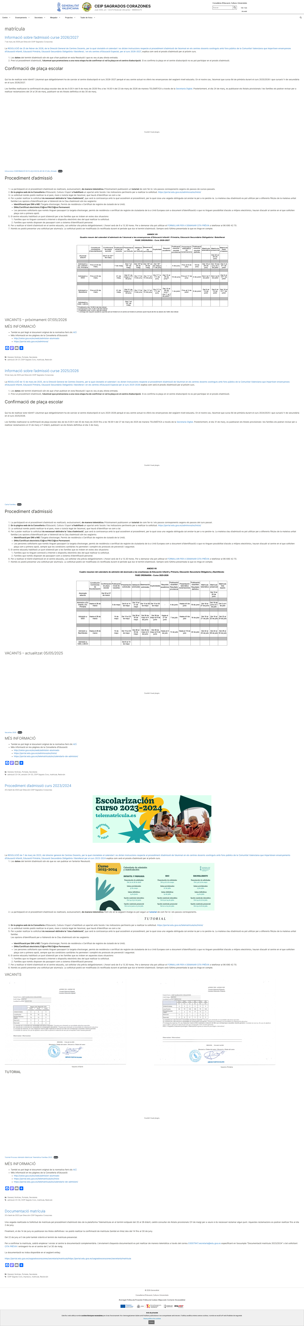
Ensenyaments (21, 18)
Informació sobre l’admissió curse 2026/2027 (42, 37)
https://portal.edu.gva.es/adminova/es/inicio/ (179, 192)
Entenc (151, 1322)
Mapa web (162, 1300)
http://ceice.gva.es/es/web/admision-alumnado (36, 338)
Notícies (17, 357)
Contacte (170, 1300)
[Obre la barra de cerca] (300, 17)
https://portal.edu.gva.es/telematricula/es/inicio (36, 1179)
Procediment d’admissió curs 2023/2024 (38, 785)
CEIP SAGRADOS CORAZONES (123, 6)
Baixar (60, 171)
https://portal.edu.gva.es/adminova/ (31, 341)
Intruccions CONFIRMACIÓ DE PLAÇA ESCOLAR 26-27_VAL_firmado (31, 171)
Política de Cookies (150, 1300)
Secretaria (39, 18)
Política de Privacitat (134, 1300)
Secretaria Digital (184, 88)
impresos (27, 1277)
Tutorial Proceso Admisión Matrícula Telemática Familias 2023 (28, 1157)
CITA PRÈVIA (11, 1246)
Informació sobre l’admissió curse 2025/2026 (42, 371)
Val (242, 8)
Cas (245, 8)
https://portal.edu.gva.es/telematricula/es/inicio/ (180, 925)
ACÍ (74, 332)
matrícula (40, 360)
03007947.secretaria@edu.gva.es (204, 1243)
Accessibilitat (180, 1300)
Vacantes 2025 (10, 732)
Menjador (53, 18)
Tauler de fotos (86, 18)
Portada (25, 357)
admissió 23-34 (13, 774)
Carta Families (10, 504)
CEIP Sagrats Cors (28, 360)
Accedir (244, 11)
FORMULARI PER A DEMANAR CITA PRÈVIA (188, 225)
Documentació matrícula (25, 1211)
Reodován (44, 1277)
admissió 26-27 (13, 360)
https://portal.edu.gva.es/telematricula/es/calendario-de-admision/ (46, 756)
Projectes (69, 18)
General (10, 357)
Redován (48, 360)
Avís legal (122, 1300)
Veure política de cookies (152, 1318)
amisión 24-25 (27, 774)
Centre (5, 18)
